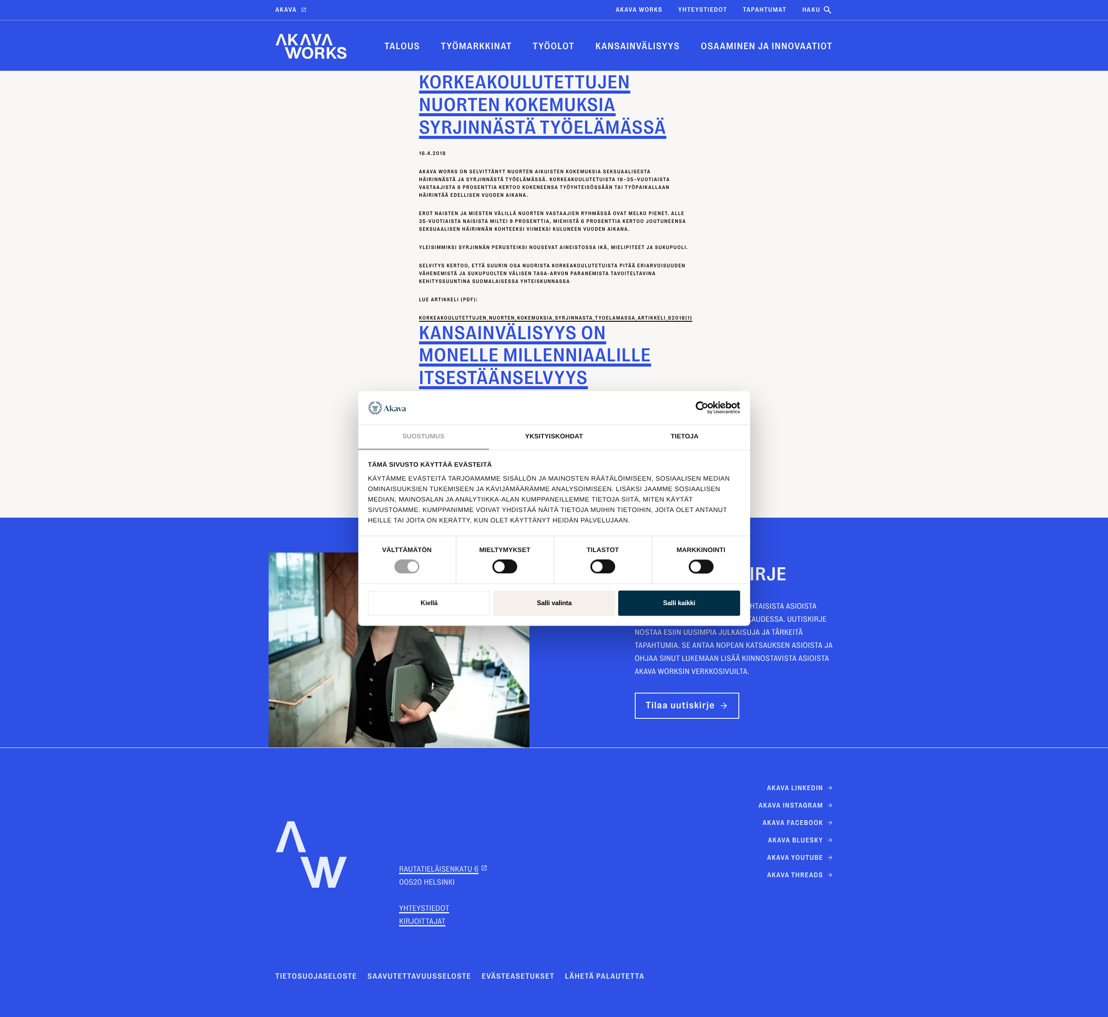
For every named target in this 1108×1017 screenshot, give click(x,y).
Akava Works (639, 9)
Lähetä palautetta (605, 976)
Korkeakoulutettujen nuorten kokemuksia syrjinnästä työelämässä (543, 104)
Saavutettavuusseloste (419, 976)
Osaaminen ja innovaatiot (767, 46)
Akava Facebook (792, 823)
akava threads (795, 875)
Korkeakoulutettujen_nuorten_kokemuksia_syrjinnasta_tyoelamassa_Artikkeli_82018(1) (556, 318)
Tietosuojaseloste (316, 976)
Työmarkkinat (476, 46)
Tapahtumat (764, 9)
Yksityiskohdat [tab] (554, 436)
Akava (286, 9)
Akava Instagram (790, 805)
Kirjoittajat (422, 921)
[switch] (504, 565)
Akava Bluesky (795, 840)
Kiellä (429, 602)
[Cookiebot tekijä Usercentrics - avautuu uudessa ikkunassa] (702, 407)
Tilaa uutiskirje (680, 705)
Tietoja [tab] (685, 436)
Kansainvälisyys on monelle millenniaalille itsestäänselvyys (535, 355)
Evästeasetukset (518, 976)
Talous (402, 46)
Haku (811, 9)
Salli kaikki (679, 602)
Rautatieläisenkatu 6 (439, 869)
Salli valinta (554, 602)
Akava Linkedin (795, 788)
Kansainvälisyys (638, 46)
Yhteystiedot (702, 9)
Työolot (554, 46)
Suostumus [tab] (423, 436)
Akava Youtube (795, 858)
